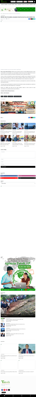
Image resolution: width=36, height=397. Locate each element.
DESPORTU (31, 4)
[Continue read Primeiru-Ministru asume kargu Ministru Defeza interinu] (9, 365)
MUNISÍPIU (6, 4)
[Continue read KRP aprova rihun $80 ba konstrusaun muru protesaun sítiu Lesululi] (6, 126)
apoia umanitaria (10, 96)
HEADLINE (3, 354)
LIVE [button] (25, 1)
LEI (25, 4)
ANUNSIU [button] (13, 1)
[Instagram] (30, 19)
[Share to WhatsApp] (33, 19)
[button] (4, 396)
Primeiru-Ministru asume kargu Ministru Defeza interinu (9, 371)
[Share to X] (31, 19)
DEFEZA (16, 4)
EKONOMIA (3, 312)
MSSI (2, 96)
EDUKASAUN (3, 15)
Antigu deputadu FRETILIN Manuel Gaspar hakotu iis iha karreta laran (26, 356)
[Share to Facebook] (29, 19)
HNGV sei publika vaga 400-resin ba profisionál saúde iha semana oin (9, 356)
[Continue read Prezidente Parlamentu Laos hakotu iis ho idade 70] (27, 365)
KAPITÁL (27, 4)
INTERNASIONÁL (21, 370)
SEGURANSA (19, 4)
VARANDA (2, 4)
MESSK (5, 96)
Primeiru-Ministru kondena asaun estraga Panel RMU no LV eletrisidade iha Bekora (18, 144)
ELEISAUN (9, 4)
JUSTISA (23, 4)
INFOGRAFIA (8, 318)
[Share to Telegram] (34, 19)
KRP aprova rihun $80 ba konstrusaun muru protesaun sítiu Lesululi (6, 132)
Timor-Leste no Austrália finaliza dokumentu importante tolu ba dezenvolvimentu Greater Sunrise (17, 132)
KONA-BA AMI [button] (20, 1)
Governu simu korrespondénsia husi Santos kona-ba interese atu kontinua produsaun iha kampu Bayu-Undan (29, 132)
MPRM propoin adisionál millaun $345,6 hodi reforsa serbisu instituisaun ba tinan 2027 (5, 144)
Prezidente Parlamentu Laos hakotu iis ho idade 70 (26, 371)
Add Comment (3, 166)
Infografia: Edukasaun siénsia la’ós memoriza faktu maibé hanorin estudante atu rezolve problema (14, 320)
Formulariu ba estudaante (17, 96)
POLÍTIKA (13, 4)
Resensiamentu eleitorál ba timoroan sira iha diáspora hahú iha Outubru (29, 144)
